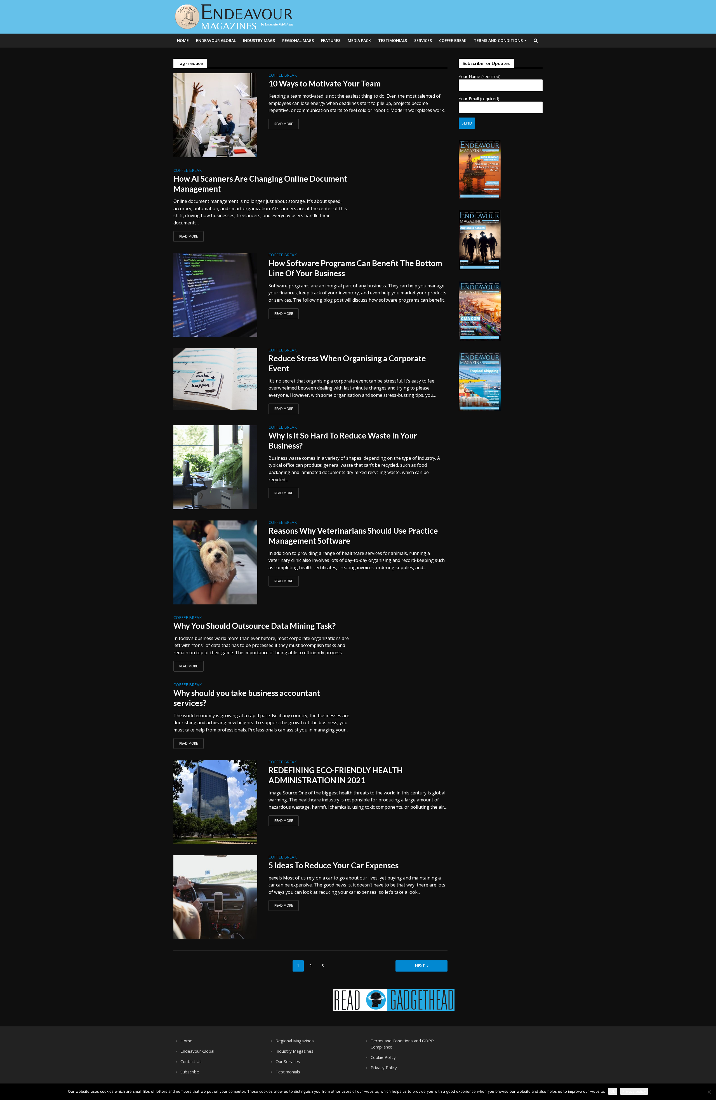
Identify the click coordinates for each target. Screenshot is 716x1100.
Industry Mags (259, 40)
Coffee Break (453, 40)
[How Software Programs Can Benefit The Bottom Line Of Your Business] (215, 294)
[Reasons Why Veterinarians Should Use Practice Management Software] (215, 562)
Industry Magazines (294, 1051)
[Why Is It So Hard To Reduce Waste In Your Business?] (215, 467)
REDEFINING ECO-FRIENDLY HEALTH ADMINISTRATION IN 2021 (335, 775)
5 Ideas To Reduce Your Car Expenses (333, 865)
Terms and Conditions (498, 40)
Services (423, 40)
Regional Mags (298, 40)
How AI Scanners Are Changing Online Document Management (260, 183)
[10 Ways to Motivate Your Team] (215, 115)
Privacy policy (634, 1091)
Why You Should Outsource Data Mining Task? (254, 625)
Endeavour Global (216, 40)
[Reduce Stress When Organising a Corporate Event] (215, 378)
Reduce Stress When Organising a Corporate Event (347, 363)
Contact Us (191, 1061)
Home (183, 40)
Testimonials (392, 40)
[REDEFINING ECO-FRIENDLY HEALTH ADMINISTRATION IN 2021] (215, 801)
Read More (283, 123)
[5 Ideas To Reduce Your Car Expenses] (215, 896)
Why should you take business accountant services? (246, 698)
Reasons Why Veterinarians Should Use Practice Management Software (353, 535)
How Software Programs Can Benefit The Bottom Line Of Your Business (355, 268)
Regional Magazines (294, 1040)
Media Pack (359, 40)
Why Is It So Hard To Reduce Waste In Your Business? (342, 440)
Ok (612, 1091)
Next (420, 965)
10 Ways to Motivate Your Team (324, 83)
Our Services (287, 1061)
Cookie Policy (383, 1057)
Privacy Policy (384, 1067)
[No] (709, 1092)
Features (330, 40)
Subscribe (189, 1072)
